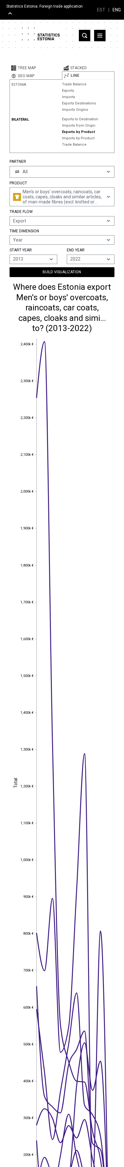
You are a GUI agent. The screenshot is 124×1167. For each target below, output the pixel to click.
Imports (68, 97)
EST (101, 9)
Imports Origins (75, 110)
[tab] (36, 68)
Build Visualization (62, 272)
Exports (68, 91)
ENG (117, 9)
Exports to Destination (80, 119)
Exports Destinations (79, 103)
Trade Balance (74, 84)
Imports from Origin (78, 125)
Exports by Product (78, 132)
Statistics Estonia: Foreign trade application (44, 6)
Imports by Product (78, 138)
